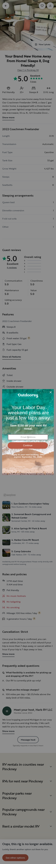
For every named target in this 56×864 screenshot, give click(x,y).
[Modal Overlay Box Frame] (28, 432)
